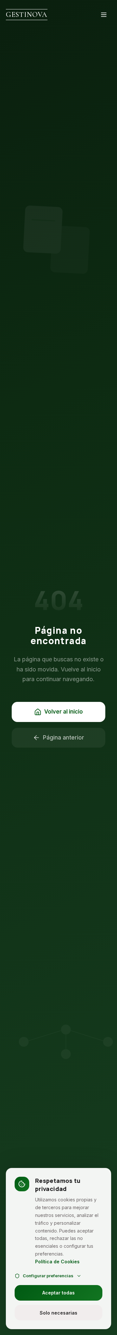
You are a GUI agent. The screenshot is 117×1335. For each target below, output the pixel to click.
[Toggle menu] (104, 14)
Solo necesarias (58, 1313)
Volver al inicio (63, 711)
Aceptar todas (58, 1292)
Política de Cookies (57, 1261)
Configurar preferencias (48, 1275)
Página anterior (63, 737)
